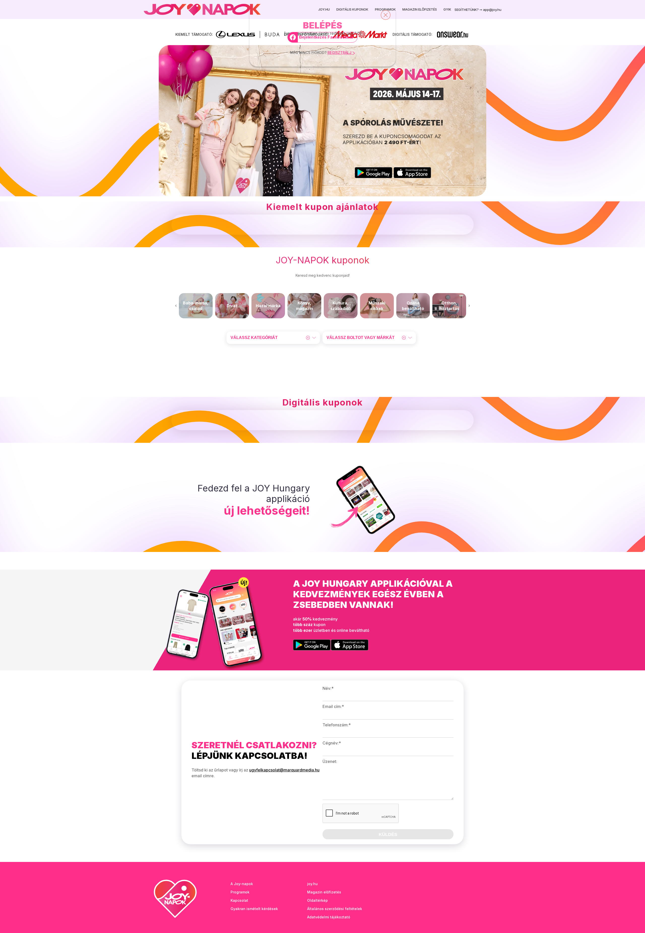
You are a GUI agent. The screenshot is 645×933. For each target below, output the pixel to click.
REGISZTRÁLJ (340, 52)
